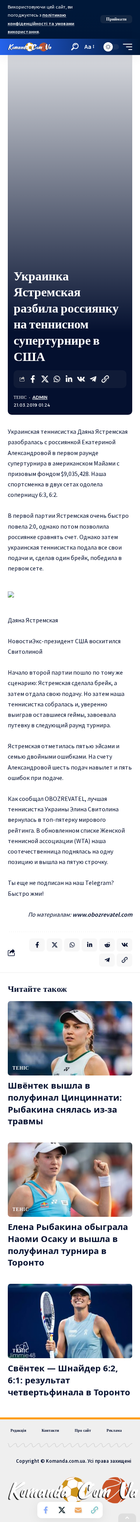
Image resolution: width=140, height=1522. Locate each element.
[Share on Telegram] (93, 379)
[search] (74, 46)
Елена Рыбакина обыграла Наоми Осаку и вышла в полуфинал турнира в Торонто (68, 1244)
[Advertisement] (70, 194)
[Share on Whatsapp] (56, 379)
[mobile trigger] (125, 47)
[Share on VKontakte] (80, 379)
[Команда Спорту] (30, 47)
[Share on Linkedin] (68, 379)
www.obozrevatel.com (102, 914)
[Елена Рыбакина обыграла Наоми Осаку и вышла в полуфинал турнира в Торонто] (70, 1179)
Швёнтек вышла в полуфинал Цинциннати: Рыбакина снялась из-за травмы (65, 1103)
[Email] (78, 1510)
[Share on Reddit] (107, 945)
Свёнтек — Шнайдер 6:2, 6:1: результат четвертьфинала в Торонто (69, 1380)
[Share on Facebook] (32, 379)
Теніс (20, 397)
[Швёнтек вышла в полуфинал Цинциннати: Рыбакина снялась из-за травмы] (70, 1038)
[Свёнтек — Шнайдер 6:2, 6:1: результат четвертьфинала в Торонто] (70, 1321)
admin (39, 397)
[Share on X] (44, 379)
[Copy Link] (105, 379)
